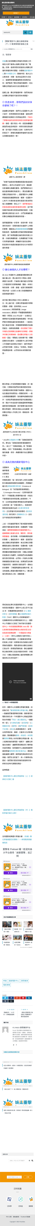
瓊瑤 (17, 735)
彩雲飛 (25, 723)
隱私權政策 (16, 1216)
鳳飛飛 (6, 738)
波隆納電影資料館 (14, 486)
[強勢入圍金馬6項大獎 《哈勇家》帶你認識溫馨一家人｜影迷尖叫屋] (17, 1103)
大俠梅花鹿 (15, 723)
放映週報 (13, 614)
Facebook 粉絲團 (25, 1216)
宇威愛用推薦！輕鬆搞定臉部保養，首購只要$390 (7, 944)
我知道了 (16, 13)
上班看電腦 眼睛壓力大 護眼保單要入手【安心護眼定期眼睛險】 (29, 930)
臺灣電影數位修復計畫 (19, 710)
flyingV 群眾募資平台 (9, 49)
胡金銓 (23, 735)
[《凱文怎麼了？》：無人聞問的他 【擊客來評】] (17, 1082)
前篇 (4, 61)
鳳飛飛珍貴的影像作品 (17, 751)
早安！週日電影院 (19, 720)
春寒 (14, 726)
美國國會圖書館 (22, 229)
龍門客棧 (22, 726)
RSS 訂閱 (8, 1216)
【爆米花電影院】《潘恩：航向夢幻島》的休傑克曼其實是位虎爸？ (7, 930)
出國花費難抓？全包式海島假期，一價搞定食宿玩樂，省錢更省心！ (18, 944)
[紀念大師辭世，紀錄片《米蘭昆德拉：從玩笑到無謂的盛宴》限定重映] (17, 1061)
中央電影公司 (11, 74)
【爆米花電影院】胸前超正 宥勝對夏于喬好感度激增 (27, 1014)
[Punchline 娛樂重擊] (17, 22)
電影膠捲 (6, 985)
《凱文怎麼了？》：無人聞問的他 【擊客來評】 (16, 1089)
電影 (32, 49)
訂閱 (28, 1177)
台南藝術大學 (14, 440)
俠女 (12, 729)
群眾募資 (24, 981)
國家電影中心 (14, 981)
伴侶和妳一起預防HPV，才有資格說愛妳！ (28, 944)
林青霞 (30, 735)
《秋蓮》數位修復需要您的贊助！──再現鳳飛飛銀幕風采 (17, 840)
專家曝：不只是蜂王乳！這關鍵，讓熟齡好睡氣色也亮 (18, 930)
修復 (5, 981)
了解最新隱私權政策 (7, 9)
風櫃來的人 (21, 514)
